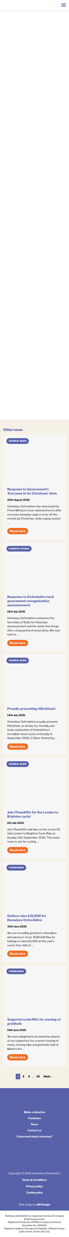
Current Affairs (19, 548)
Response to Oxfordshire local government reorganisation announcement (30, 601)
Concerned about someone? (35, 1136)
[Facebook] (27, 1149)
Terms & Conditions (34, 1179)
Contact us (34, 1130)
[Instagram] (34, 1149)
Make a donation (34, 1112)
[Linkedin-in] (42, 1149)
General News (17, 441)
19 (38, 1076)
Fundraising (16, 867)
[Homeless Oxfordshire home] (6, 5)
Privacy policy (34, 1186)
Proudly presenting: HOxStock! (31, 709)
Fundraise (34, 1118)
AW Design (43, 1204)
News (34, 1124)
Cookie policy (34, 1192)
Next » (48, 1076)
